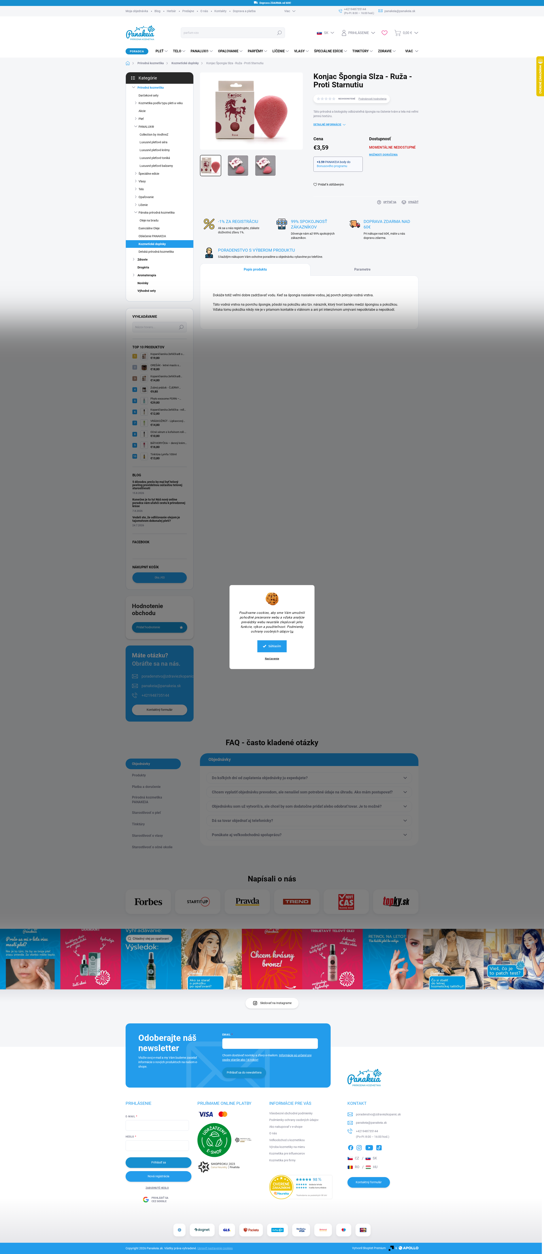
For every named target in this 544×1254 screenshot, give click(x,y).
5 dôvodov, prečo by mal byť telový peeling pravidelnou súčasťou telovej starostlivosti (157, 485)
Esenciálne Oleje (149, 228)
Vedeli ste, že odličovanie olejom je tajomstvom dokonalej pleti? (156, 519)
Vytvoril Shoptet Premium (369, 1248)
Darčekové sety (149, 95)
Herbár (171, 11)
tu (291, 631)
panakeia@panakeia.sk (161, 686)
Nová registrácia (158, 1176)
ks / (160, 577)
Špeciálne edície (149, 173)
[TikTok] (379, 1147)
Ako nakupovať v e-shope (285, 1126)
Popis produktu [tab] (255, 269)
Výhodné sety (146, 290)
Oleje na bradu (149, 220)
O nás (204, 11)
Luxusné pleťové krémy (155, 150)
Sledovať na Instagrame (276, 1003)
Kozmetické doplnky (152, 244)
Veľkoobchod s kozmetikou (287, 1140)
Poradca (137, 51)
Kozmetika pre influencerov (287, 1153)
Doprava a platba (244, 11)
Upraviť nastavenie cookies (215, 1248)
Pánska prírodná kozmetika (157, 212)
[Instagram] (359, 1147)
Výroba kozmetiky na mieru (287, 1147)
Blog (157, 11)
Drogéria (143, 267)
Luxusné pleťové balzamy (156, 165)
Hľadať (279, 32)
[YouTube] (369, 1147)
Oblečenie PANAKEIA (152, 236)
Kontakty (220, 11)
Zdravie (142, 259)
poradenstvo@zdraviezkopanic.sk (170, 676)
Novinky (142, 283)
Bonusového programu (332, 166)
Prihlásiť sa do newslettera (244, 1072)
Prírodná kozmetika (150, 87)
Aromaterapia (146, 275)
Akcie (142, 111)
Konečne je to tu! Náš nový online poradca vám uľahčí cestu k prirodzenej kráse (158, 503)
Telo (141, 189)
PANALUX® (146, 126)
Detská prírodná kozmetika (156, 251)
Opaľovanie (146, 197)
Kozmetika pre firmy (282, 1160)
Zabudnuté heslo (157, 1187)
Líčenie (143, 205)
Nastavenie (272, 658)
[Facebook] (350, 1147)
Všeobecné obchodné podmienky (291, 1113)
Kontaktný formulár (160, 709)
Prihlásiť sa (158, 1162)
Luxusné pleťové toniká (155, 158)
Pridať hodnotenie (148, 627)
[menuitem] (160, 51)
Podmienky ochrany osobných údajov (294, 1120)
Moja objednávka (137, 11)
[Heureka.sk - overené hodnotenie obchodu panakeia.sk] (301, 1187)
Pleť (141, 119)
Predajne (188, 11)
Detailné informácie (327, 124)
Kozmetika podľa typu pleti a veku (161, 103)
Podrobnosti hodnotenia (372, 98)
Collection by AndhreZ (154, 134)
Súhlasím (274, 646)
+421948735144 (155, 695)
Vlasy (142, 181)
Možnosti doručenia (383, 154)
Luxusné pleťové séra (153, 142)
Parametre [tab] (362, 269)
